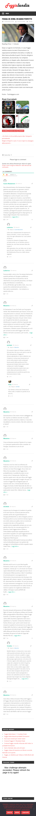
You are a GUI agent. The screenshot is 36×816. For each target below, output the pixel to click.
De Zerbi (5, 131)
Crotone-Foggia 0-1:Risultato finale (14, 741)
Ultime (30, 21)
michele (17, 386)
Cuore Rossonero (18, 229)
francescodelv (21, 21)
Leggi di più (25, 812)
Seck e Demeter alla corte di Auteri (14, 748)
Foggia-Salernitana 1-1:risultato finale (15, 734)
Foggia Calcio (13, 131)
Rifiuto (17, 812)
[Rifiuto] (34, 809)
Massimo (16, 347)
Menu (7, 13)
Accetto (9, 812)
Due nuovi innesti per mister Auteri (14, 739)
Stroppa (21, 131)
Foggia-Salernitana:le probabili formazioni (16, 736)
